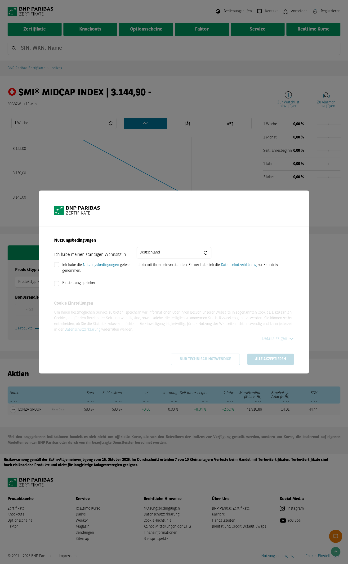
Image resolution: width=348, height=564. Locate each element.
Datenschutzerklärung (239, 265)
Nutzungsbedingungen (101, 265)
